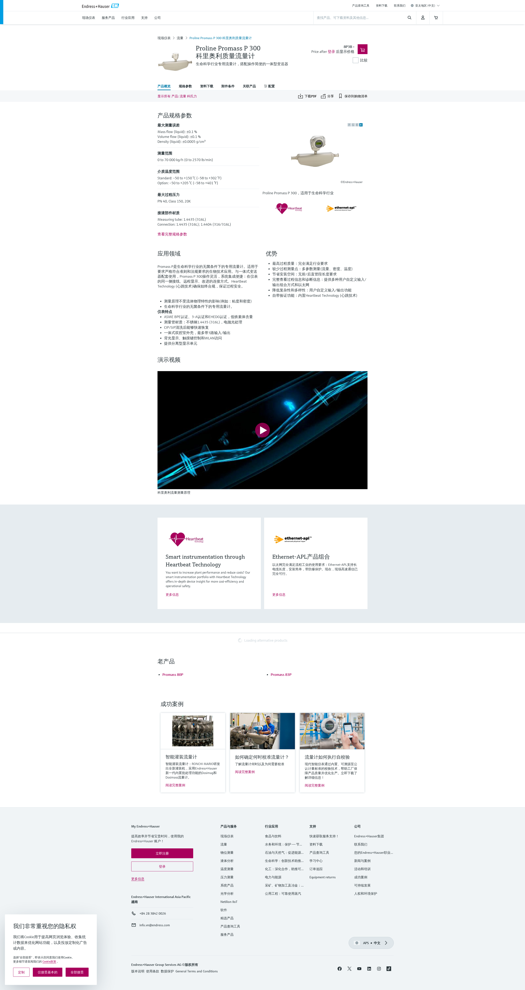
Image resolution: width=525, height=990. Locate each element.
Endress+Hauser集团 (369, 836)
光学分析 (227, 893)
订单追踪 (316, 869)
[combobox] (427, 5)
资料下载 (381, 5)
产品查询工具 (360, 5)
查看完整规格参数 (172, 234)
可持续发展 (362, 885)
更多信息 (172, 594)
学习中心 (316, 861)
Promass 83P (281, 674)
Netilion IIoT (228, 902)
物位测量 (227, 852)
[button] (162, 853)
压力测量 (228, 877)
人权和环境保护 (365, 893)
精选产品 (227, 918)
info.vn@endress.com (154, 925)
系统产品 (227, 885)
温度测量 (227, 869)
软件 (223, 910)
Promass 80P (172, 674)
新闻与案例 (362, 861)
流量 (180, 38)
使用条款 (152, 971)
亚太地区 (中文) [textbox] (425, 5)
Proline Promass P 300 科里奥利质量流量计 (220, 38)
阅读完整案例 (175, 785)
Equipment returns (322, 877)
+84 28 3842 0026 (152, 913)
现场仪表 (164, 38)
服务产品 (227, 934)
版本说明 (137, 971)
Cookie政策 (49, 961)
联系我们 (399, 5)
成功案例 (360, 877)
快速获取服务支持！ (324, 836)
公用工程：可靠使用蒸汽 (283, 893)
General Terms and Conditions (197, 971)
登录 (331, 51)
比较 (364, 60)
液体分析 (227, 861)
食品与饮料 (273, 836)
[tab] (166, 86)
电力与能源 (273, 877)
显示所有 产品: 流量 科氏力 (177, 96)
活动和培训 (362, 869)
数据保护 (167, 971)
